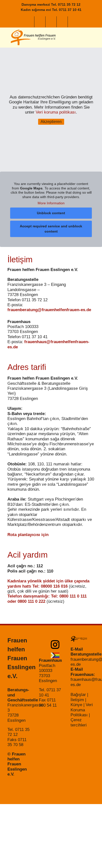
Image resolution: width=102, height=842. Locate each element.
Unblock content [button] (51, 213)
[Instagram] (57, 644)
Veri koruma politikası (56, 112)
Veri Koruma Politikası (82, 709)
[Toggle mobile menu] (93, 37)
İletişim (77, 699)
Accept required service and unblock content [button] (51, 228)
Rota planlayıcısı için (28, 534)
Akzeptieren (51, 122)
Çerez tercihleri (79, 722)
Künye (76, 704)
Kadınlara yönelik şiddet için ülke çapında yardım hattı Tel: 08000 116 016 (48, 583)
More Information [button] (51, 203)
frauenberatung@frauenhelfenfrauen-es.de (49, 309)
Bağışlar (78, 694)
